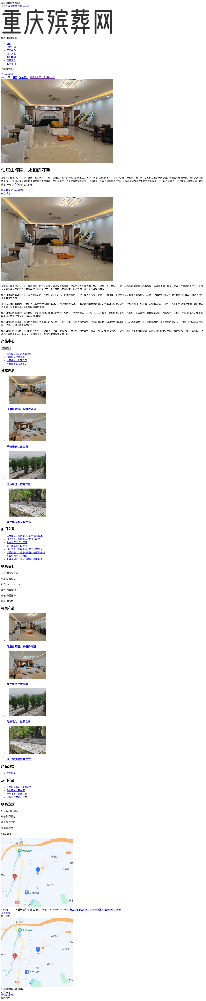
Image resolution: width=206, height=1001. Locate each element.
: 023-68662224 (12, 190)
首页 (9, 43)
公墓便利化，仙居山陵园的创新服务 (25, 559)
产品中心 (11, 50)
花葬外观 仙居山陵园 (17, 556)
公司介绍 (5, 6)
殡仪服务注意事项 (16, 357)
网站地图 (24, 6)
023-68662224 (7, 74)
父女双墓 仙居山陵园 (17, 542)
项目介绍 (11, 47)
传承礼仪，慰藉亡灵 (17, 360)
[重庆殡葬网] (57, 35)
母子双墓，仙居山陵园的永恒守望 (23, 539)
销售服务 (23, 77)
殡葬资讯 (11, 60)
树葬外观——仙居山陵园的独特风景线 (26, 552)
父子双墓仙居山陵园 (17, 546)
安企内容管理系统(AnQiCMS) (84, 909)
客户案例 (11, 57)
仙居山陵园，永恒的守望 (42, 77)
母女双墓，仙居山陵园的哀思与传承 (25, 549)
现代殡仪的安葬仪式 (17, 364)
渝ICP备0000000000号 (110, 909)
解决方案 (11, 54)
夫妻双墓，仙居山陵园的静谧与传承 (25, 536)
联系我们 (15, 6)
